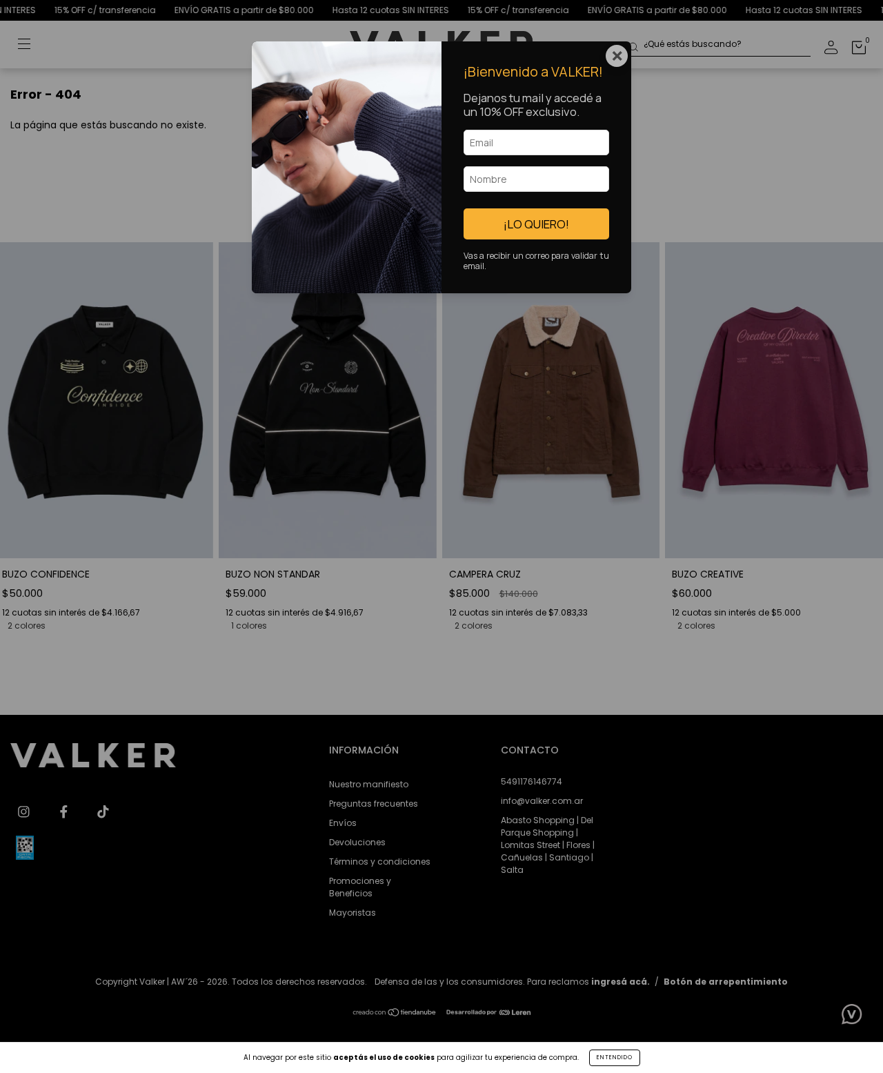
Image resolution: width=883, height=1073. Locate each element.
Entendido (615, 1057)
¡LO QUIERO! (536, 224)
